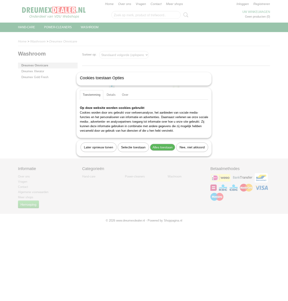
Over (125, 94)
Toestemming (91, 94)
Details (111, 94)
